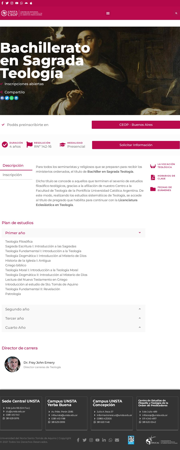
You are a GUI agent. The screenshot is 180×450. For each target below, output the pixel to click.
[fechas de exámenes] (153, 189)
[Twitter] (7, 3)
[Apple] (31, 3)
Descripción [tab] (13, 165)
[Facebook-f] (2, 3)
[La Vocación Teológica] (153, 166)
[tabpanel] (89, 188)
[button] (108, 13)
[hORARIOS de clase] (153, 177)
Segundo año (17, 309)
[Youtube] (16, 3)
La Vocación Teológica (166, 165)
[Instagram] (11, 3)
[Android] (26, 3)
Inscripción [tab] (12, 175)
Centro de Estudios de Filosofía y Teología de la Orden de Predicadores (153, 403)
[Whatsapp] (21, 3)
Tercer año (14, 318)
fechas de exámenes (165, 189)
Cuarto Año (15, 327)
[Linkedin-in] (104, 440)
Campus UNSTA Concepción (107, 403)
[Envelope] (117, 440)
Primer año (15, 233)
